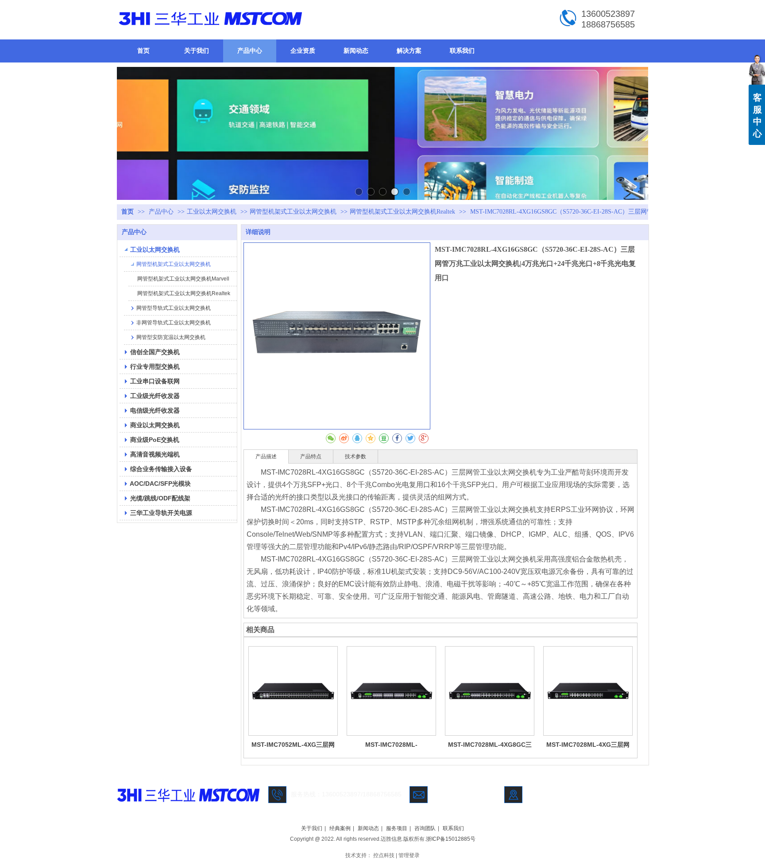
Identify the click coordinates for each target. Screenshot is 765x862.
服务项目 (396, 828)
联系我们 (453, 828)
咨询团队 (425, 828)
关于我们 (311, 828)
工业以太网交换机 (211, 211)
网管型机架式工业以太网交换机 (293, 211)
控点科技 (383, 855)
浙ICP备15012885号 (450, 839)
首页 (127, 211)
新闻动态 (368, 828)
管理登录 (409, 855)
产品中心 (162, 211)
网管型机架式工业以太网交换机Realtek (402, 211)
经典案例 (340, 828)
